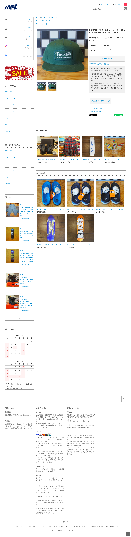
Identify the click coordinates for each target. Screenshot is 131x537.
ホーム (17, 526)
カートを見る (120, 5)
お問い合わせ (37, 526)
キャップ (44, 24)
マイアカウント (106, 5)
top (128, 534)
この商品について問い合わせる (100, 101)
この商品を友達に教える (99, 108)
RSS (111, 526)
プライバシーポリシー (50, 526)
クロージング (45, 17)
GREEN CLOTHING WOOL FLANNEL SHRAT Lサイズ (76, 159)
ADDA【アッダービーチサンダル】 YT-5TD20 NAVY (82, 209)
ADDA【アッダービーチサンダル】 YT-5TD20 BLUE (52, 209)
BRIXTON (55, 17)
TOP (37, 17)
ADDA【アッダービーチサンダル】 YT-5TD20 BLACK (112, 209)
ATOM (116, 526)
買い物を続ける (96, 111)
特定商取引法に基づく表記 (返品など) (101, 64)
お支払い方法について (65, 526)
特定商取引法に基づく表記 (100, 526)
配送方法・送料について (82, 526)
